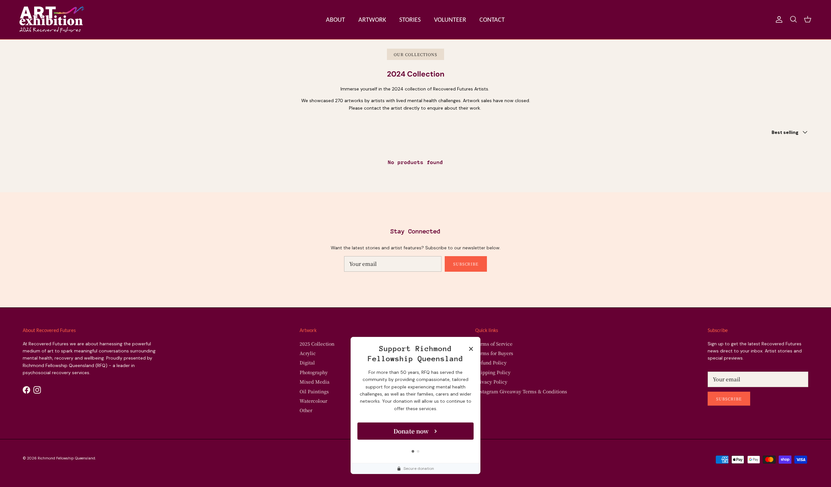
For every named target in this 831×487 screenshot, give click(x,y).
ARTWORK (372, 19)
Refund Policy (491, 362)
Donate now (411, 431)
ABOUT (335, 19)
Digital (307, 362)
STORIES (410, 19)
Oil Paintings (314, 391)
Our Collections (415, 54)
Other (306, 410)
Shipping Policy (493, 372)
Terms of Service (494, 343)
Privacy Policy (491, 381)
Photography (314, 372)
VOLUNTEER (450, 19)
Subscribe (466, 264)
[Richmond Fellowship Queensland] (51, 19)
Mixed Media (314, 381)
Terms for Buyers (494, 353)
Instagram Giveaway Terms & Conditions (521, 391)
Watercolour (313, 401)
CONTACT (492, 19)
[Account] (778, 19)
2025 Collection (317, 343)
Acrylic (308, 353)
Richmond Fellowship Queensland (66, 458)
